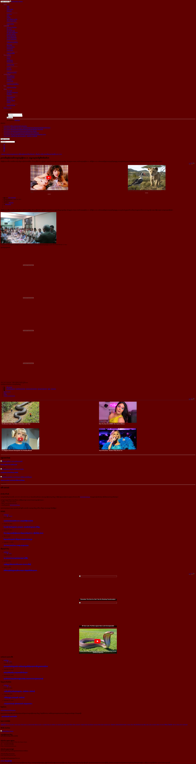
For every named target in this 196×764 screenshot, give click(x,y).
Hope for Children (51, 724)
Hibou (158, 724)
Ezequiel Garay (107, 724)
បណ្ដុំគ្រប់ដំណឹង (10, 24)
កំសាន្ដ (5, 89)
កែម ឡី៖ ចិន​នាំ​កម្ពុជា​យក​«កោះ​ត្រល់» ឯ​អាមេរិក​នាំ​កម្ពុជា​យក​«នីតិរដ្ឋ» (22, 527)
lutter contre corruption (151, 724)
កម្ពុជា (8, 6)
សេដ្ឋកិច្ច (9, 17)
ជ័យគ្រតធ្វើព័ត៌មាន (11, 97)
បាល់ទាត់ (9, 56)
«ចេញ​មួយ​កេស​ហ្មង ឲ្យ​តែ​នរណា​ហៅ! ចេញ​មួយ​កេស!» (18, 703)
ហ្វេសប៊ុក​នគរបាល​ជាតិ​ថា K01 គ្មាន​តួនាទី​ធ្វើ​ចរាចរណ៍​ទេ (18, 521)
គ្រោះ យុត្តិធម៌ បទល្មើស (12, 19)
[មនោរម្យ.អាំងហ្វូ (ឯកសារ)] (16, 1)
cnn (56, 724)
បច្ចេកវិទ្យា (9, 68)
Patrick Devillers (10, 724)
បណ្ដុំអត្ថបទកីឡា (10, 65)
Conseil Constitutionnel (9, 396)
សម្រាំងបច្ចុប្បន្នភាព (10, 389)
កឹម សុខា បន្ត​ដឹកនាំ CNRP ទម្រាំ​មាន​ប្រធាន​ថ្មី (9, 464)
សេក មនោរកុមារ (12, 197)
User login (8, 108)
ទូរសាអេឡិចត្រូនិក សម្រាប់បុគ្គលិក (9, 716)
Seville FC (78, 724)
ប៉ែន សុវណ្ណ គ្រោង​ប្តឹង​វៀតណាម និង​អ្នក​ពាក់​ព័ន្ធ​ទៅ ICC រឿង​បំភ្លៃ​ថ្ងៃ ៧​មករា (23, 533)
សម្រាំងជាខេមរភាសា (20, 389)
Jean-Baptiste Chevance (93, 724)
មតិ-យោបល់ (8, 204)
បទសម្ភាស (9, 79)
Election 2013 (7, 391)
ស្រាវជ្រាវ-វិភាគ (7, 74)
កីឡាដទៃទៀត (10, 61)
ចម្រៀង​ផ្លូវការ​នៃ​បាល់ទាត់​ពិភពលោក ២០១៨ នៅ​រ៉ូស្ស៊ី (17, 564)
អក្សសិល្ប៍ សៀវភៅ (11, 34)
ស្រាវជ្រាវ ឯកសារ (11, 77)
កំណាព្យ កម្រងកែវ (11, 100)
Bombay (125, 724)
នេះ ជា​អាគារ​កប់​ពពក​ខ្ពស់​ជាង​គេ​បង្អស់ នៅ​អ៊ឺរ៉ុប (16, 558)
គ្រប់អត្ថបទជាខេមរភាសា (31, 389)
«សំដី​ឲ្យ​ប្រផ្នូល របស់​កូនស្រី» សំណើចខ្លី (14, 697)
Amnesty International (117, 724)
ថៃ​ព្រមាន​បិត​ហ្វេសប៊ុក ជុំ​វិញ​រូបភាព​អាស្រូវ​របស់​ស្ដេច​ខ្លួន (18, 539)
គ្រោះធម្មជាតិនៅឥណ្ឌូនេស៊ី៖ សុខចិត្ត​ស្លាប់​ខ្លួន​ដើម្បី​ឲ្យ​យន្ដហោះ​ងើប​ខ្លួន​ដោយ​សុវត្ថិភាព (26, 666)
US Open (162, 724)
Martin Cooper (37, 724)
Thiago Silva (130, 724)
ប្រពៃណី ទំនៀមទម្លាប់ (12, 39)
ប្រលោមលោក (10, 99)
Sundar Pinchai (84, 724)
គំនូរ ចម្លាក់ (9, 29)
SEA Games (24, 724)
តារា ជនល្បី (9, 90)
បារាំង (8, 7)
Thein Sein (179, 724)
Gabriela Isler (60, 724)
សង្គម (8, 16)
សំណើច (9, 102)
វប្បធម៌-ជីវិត (6, 25)
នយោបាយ (9, 14)
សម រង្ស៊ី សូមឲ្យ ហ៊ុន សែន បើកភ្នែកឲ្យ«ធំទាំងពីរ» (9, 472)
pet (175, 724)
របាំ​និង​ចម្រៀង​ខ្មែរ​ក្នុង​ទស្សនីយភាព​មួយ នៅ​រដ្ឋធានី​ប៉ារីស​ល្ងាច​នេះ (20, 570)
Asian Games (17, 724)
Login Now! (9, 117)
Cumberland (185, 724)
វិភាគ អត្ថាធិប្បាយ (11, 76)
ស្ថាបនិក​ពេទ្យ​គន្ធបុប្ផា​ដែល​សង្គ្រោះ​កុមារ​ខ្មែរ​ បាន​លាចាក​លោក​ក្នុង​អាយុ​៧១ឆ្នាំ (23, 678)
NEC (5, 393)
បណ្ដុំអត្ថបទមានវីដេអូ (11, 87)
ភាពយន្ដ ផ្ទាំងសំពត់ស (12, 37)
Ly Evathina (44, 724)
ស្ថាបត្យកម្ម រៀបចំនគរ (12, 27)
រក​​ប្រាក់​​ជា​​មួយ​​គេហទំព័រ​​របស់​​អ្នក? (8, 710)
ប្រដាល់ (8, 58)
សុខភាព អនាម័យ (11, 47)
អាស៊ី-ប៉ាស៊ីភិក (10, 9)
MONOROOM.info (85, 497)
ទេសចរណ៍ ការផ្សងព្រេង (12, 92)
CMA (173, 724)
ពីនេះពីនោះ (9, 94)
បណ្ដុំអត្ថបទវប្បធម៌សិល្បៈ (12, 42)
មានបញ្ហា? (11, 202)
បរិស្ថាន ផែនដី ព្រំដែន (11, 21)
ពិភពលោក (9, 11)
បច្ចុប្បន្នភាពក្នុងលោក (42, 389)
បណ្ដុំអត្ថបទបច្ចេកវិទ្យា (12, 72)
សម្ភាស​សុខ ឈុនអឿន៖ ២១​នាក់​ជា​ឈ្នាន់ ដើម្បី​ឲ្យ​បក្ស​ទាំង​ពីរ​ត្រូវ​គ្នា (13, 480)
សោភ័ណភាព (10, 48)
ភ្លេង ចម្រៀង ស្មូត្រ (11, 30)
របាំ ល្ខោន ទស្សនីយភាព (12, 32)
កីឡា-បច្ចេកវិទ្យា (7, 55)
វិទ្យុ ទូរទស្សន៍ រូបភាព (11, 35)
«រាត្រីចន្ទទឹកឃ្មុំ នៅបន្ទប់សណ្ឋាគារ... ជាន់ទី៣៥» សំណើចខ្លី (19, 691)
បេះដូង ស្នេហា (10, 50)
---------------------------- (12, 12)
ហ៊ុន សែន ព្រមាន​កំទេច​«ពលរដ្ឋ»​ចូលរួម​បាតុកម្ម (16, 545)
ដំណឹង (5, 4)
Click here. (17, 120)
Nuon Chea (72, 724)
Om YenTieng (137, 724)
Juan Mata (143, 724)
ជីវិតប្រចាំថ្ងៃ (9, 45)
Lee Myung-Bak (30, 724)
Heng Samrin (168, 724)
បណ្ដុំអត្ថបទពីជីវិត (11, 53)
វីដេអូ (5, 85)
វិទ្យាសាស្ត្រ (9, 69)
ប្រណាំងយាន (10, 60)
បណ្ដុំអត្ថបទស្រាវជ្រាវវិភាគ (13, 84)
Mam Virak (66, 724)
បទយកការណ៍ (10, 81)
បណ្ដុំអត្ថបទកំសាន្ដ (11, 105)
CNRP (5, 394)
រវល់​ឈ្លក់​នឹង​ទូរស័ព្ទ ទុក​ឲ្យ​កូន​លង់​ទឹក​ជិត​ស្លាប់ (16, 672)
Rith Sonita (101, 724)
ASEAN (3, 724)
